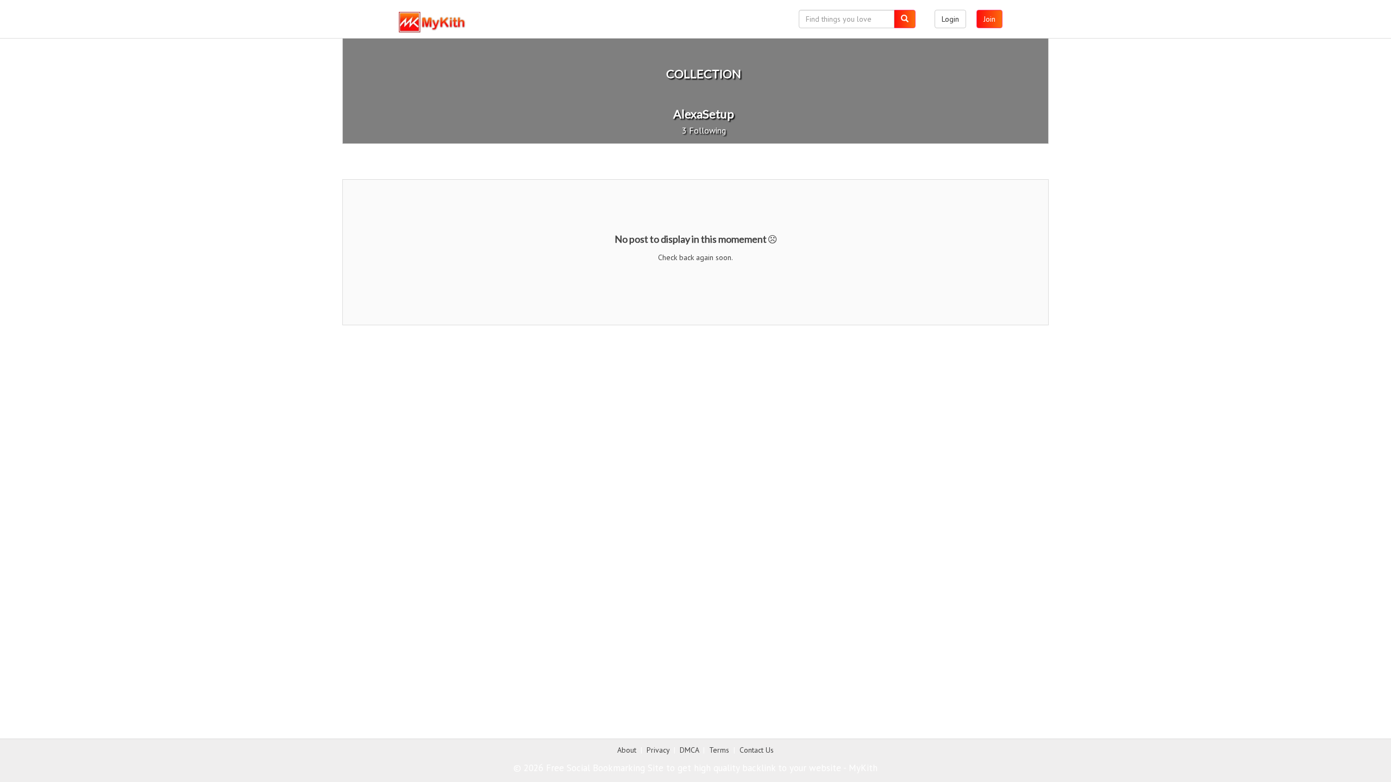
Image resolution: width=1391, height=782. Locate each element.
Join (989, 19)
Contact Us (757, 750)
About (626, 750)
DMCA (689, 750)
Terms (719, 750)
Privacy (658, 750)
